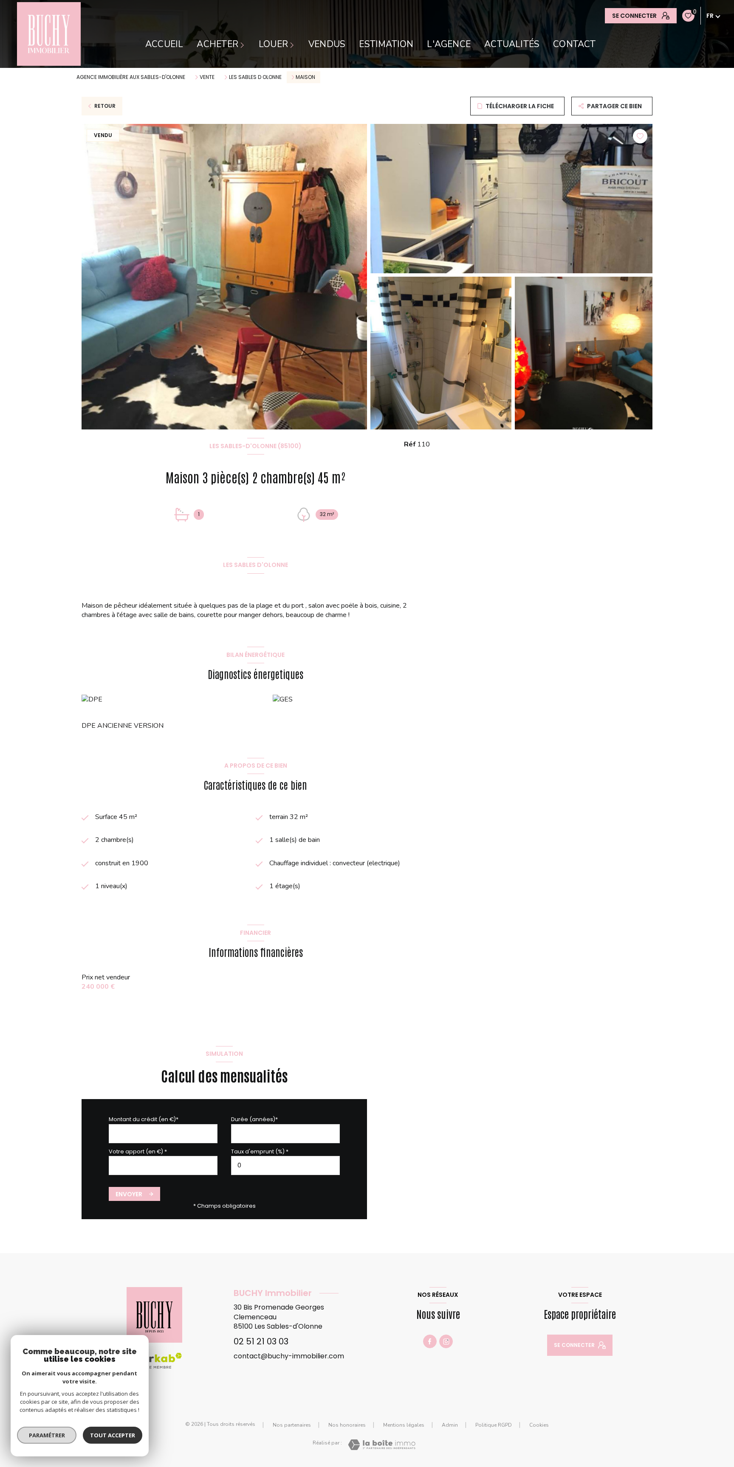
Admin (450, 1425)
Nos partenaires (292, 1425)
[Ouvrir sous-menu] (243, 44)
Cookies (539, 1425)
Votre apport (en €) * (138, 1151)
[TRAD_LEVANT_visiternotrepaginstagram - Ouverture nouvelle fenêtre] (446, 1341)
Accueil (164, 44)
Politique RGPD (493, 1425)
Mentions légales (403, 1425)
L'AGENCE (449, 44)
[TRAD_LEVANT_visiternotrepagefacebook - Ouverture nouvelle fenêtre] (430, 1341)
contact (574, 44)
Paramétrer (47, 1435)
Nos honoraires (347, 1425)
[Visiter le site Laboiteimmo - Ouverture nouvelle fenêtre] (381, 1444)
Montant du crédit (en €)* (143, 1119)
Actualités (511, 44)
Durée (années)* (254, 1119)
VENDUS (326, 44)
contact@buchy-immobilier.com (289, 1356)
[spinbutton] (285, 1165)
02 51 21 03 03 (261, 1341)
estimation (386, 44)
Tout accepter (112, 1435)
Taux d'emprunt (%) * (259, 1151)
